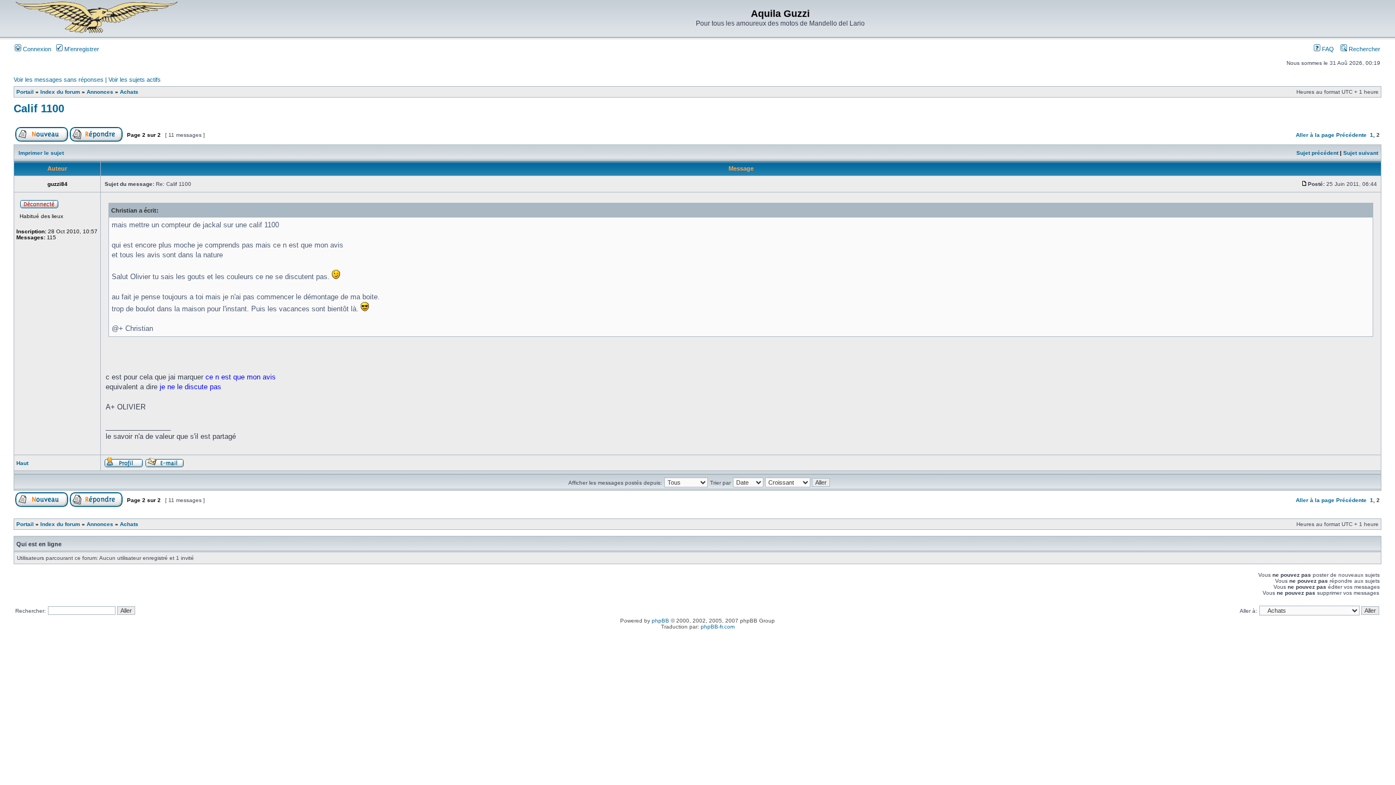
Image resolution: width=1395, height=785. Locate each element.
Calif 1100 (39, 108)
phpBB (660, 621)
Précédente (1351, 135)
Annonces (100, 92)
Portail (25, 92)
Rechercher (1363, 49)
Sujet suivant (1360, 153)
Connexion (36, 49)
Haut (22, 463)
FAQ (1327, 49)
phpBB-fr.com (718, 627)
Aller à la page (1315, 135)
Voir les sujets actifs (134, 79)
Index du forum (60, 92)
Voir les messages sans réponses (59, 79)
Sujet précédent (1317, 153)
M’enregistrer (81, 49)
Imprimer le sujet (41, 153)
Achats (129, 92)
